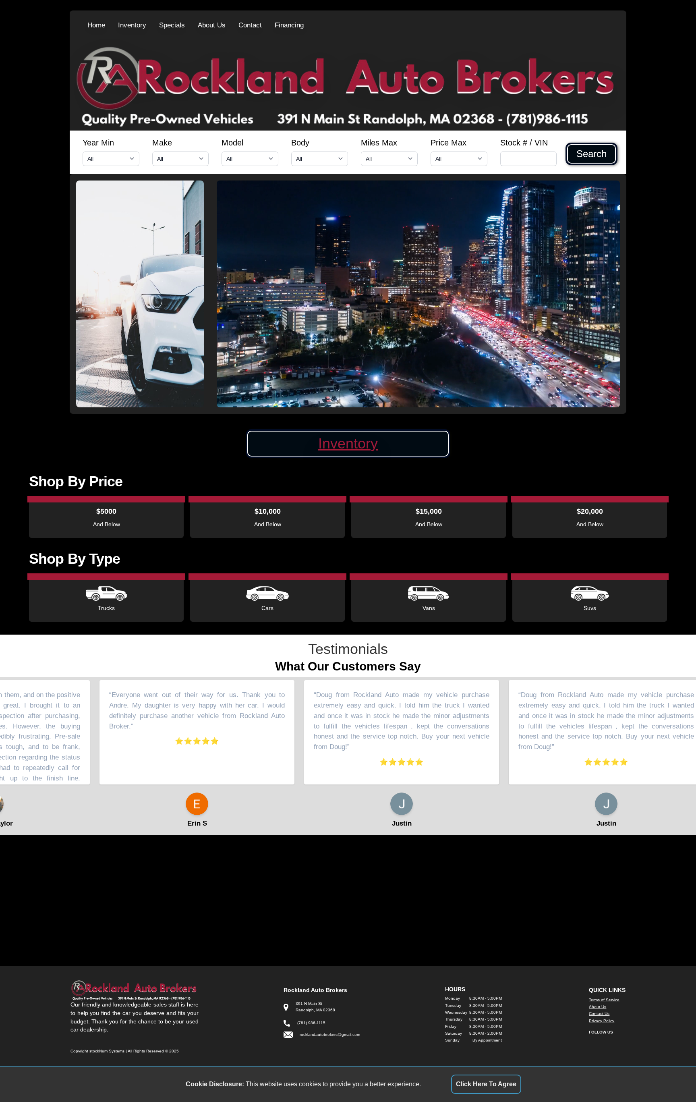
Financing (289, 25)
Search (591, 154)
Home (96, 25)
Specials (172, 25)
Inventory (132, 25)
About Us (212, 25)
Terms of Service (604, 1000)
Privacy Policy (601, 1021)
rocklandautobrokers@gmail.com (330, 1034)
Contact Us (599, 1013)
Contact (250, 25)
